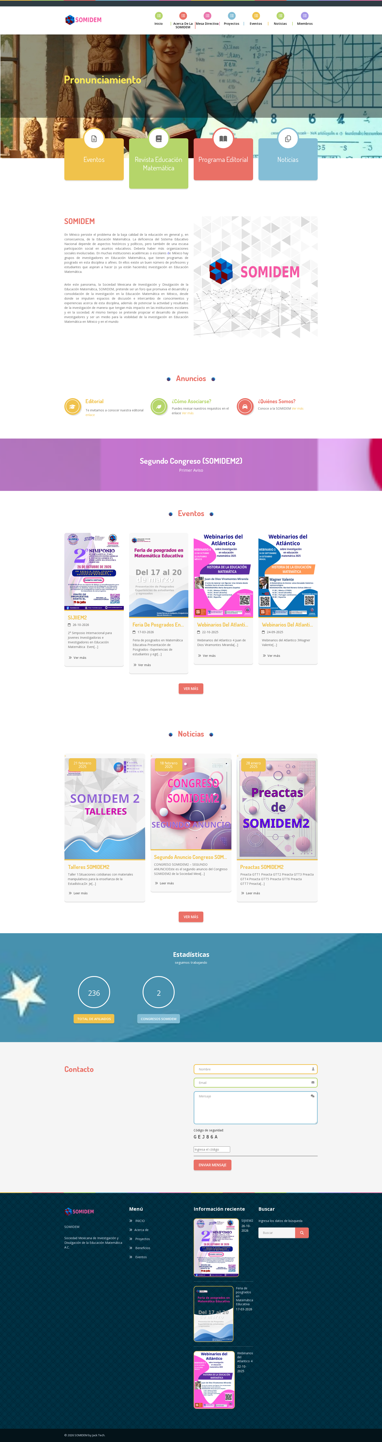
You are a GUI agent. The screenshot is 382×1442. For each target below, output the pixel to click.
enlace (90, 415)
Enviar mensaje (212, 1165)
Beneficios (142, 1248)
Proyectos (142, 1239)
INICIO (139, 1221)
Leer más (80, 893)
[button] (232, 18)
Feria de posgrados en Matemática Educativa (159, 624)
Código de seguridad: (209, 1130)
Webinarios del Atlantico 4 (223, 624)
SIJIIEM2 (77, 617)
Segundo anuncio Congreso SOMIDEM (191, 857)
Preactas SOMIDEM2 (262, 867)
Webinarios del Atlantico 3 (288, 624)
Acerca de (141, 1230)
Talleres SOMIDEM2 (88, 867)
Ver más (77, 116)
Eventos (140, 1257)
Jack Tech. (98, 1435)
